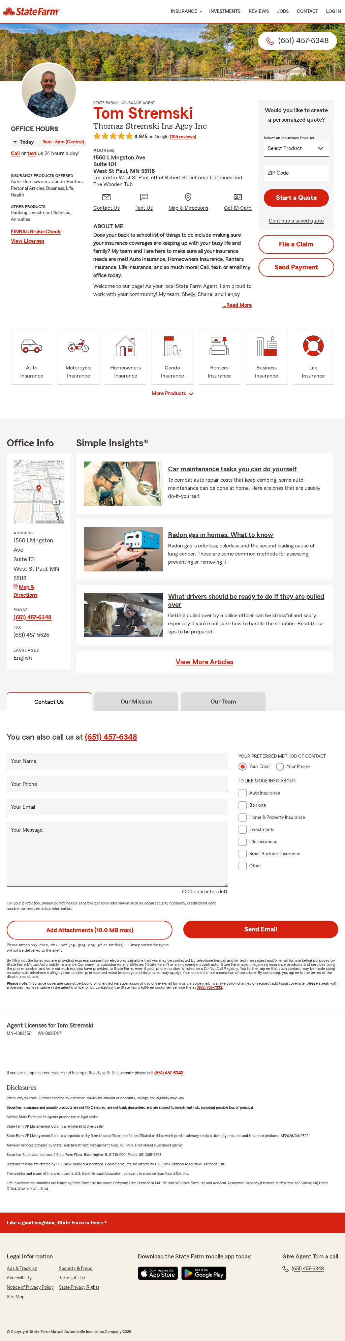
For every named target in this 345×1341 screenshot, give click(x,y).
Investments (225, 11)
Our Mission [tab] (136, 701)
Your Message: (27, 830)
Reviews (259, 11)
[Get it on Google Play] (203, 1273)
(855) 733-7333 (209, 987)
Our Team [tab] (223, 701)
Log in (333, 11)
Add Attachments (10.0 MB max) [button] (89, 930)
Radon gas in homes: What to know (220, 535)
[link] (31, 11)
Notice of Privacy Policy (30, 1287)
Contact (307, 11)
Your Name (23, 761)
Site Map (16, 1296)
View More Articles (204, 662)
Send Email (260, 929)
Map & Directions (25, 591)
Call (15, 153)
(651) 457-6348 (32, 617)
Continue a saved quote (296, 221)
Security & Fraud (76, 1268)
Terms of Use (72, 1278)
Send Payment (296, 267)
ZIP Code (278, 173)
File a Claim (296, 244)
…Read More (237, 305)
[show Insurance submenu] (199, 11)
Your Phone (24, 784)
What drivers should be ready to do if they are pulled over (246, 600)
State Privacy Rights (79, 1287)
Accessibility (19, 1278)
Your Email (23, 807)
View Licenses (27, 241)
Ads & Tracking (22, 1268)
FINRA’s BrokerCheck (36, 231)
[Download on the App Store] (158, 1273)
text (31, 153)
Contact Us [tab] (49, 702)
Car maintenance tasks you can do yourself (232, 469)
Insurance (184, 11)
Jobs (283, 11)
